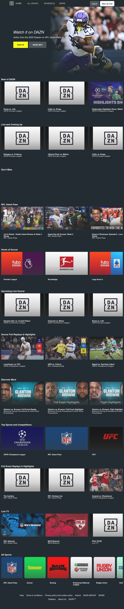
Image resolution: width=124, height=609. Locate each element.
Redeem (52, 599)
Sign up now (107, 3)
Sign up (20, 45)
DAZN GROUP (89, 595)
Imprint (78, 595)
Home (19, 3)
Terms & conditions (34, 595)
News (62, 3)
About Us (62, 599)
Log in (94, 3)
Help (22, 595)
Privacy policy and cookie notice (59, 595)
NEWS (102, 595)
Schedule (49, 3)
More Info (38, 45)
